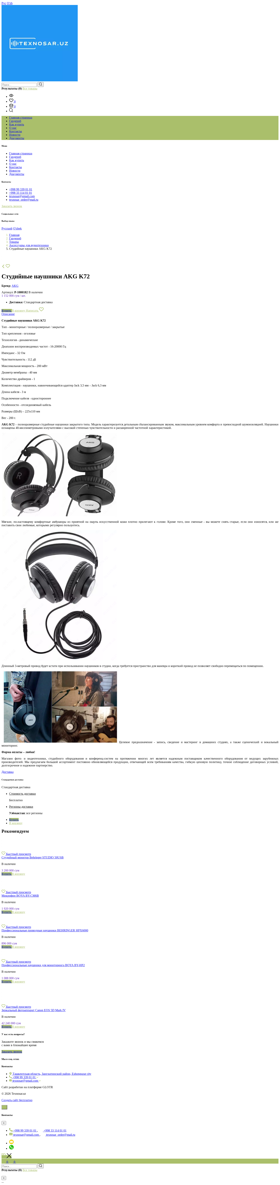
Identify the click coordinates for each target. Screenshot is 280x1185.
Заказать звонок (12, 206)
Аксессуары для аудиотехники (29, 245)
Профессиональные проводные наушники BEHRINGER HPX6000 (45, 930)
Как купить (16, 160)
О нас (13, 163)
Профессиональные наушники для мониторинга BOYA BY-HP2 (43, 965)
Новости (14, 170)
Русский (7, 228)
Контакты (15, 167)
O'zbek (17, 228)
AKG (15, 285)
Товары (14, 241)
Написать (32, 310)
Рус (4, 3)
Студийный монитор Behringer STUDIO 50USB (33, 857)
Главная (14, 235)
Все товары (29, 88)
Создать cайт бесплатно (17, 1100)
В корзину (19, 310)
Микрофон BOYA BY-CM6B (20, 895)
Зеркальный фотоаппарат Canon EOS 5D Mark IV (34, 1010)
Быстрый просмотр (18, 854)
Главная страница (20, 153)
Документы (16, 174)
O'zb (10, 3)
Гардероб (15, 156)
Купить (7, 310)
